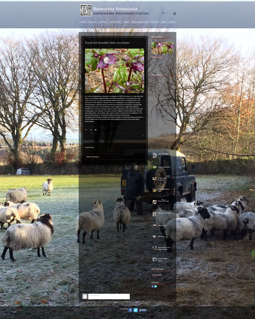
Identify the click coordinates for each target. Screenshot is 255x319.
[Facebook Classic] (152, 286)
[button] (174, 13)
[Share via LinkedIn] (96, 130)
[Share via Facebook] (86, 130)
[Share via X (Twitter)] (91, 130)
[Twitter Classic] (155, 286)
